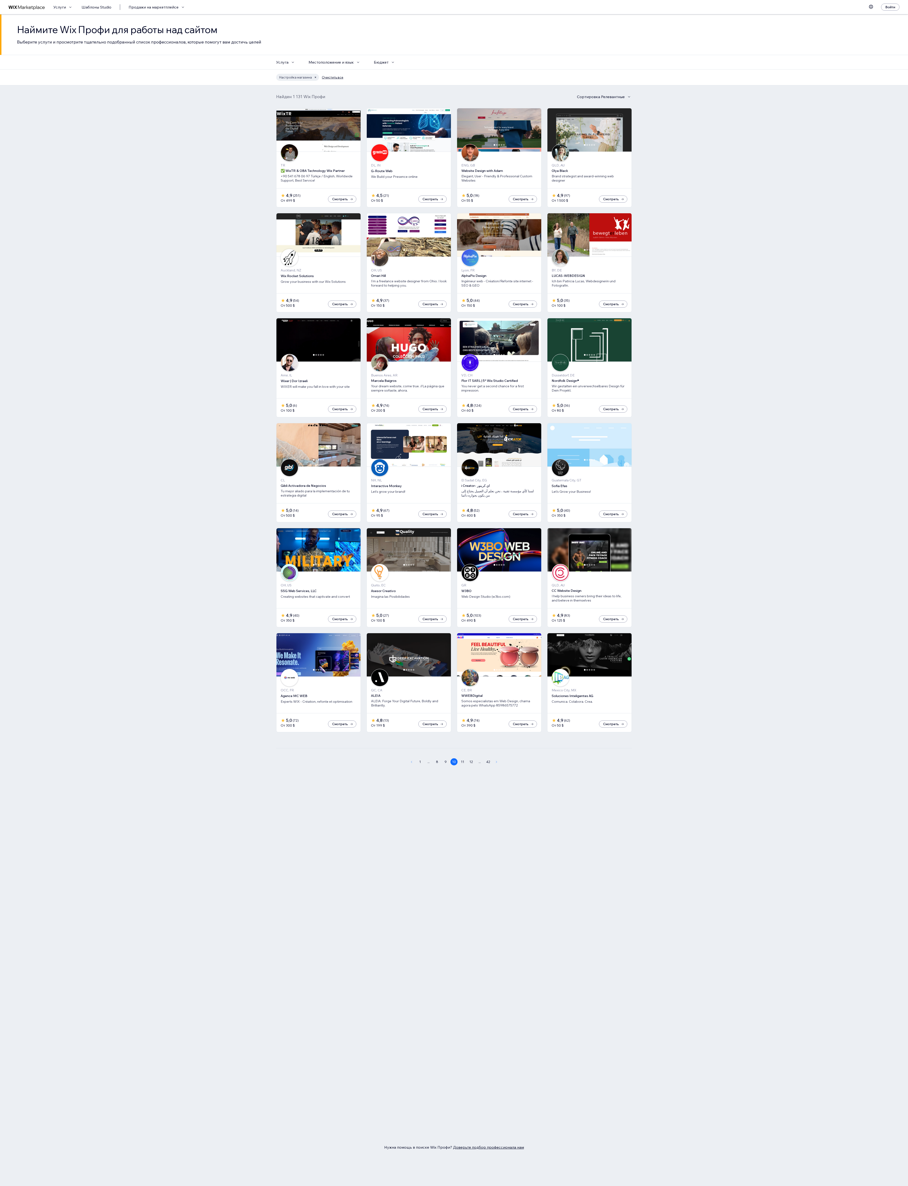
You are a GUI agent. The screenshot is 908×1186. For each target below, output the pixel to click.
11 (462, 762)
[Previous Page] (411, 761)
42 (488, 762)
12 (471, 762)
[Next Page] (496, 761)
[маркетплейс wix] (27, 7)
